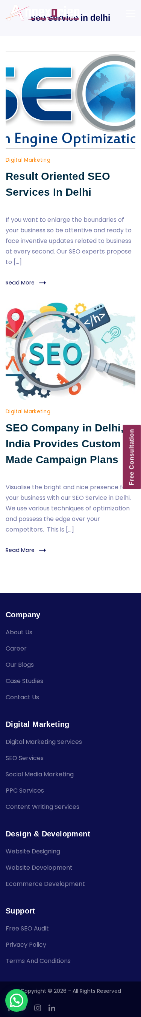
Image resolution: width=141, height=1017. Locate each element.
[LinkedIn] (52, 1008)
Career (16, 648)
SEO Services (25, 758)
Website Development (39, 867)
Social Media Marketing (40, 774)
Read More (20, 282)
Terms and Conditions (38, 961)
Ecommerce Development (45, 883)
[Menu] (130, 13)
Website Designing (33, 851)
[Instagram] (37, 1008)
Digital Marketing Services (44, 741)
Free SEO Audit (27, 928)
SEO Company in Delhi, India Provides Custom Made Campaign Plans (65, 443)
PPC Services (25, 790)
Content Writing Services (42, 806)
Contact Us (22, 697)
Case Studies (24, 681)
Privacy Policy (26, 944)
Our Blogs (20, 664)
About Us (19, 632)
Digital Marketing (28, 160)
